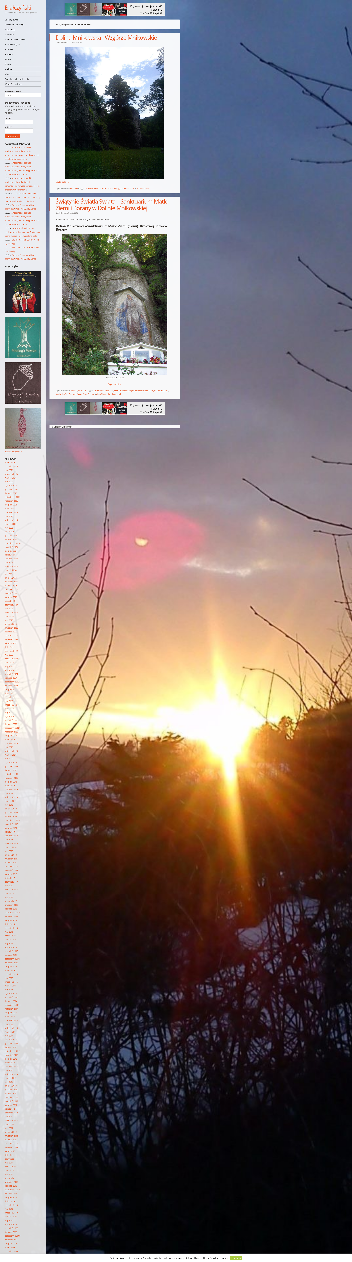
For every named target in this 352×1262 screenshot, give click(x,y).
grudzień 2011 (11, 1135)
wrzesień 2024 (11, 547)
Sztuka (8, 59)
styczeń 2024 (11, 578)
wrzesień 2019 (11, 778)
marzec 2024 (10, 570)
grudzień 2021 (11, 674)
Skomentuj (116, 394)
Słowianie (9, 34)
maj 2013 (9, 1070)
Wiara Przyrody (89, 394)
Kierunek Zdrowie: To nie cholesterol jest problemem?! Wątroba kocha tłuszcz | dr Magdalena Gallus (22, 232)
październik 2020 (12, 728)
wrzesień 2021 (11, 685)
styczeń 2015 (11, 993)
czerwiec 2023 (11, 604)
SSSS (111, 390)
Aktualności (10, 29)
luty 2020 (9, 758)
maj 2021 (9, 701)
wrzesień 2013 (11, 1055)
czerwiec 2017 (11, 882)
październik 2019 (12, 774)
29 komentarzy (142, 188)
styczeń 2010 (11, 1224)
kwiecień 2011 (11, 1166)
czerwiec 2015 (11, 974)
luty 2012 (9, 1128)
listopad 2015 (11, 955)
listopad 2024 (11, 539)
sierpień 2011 (11, 1151)
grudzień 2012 (11, 1089)
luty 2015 (9, 989)
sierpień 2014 (11, 1012)
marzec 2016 (10, 939)
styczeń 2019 (11, 808)
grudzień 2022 (11, 628)
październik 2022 (12, 635)
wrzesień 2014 (11, 1008)
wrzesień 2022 (11, 639)
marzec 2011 (10, 1170)
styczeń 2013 (11, 1085)
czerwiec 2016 (11, 928)
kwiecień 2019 (11, 797)
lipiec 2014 (10, 1016)
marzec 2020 (10, 755)
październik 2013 (12, 1051)
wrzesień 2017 (11, 870)
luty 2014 (9, 1035)
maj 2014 (9, 1024)
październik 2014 (12, 1005)
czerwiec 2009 (11, 1251)
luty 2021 (9, 712)
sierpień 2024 (11, 551)
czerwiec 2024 (11, 558)
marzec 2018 (10, 847)
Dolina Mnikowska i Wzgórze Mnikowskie (106, 37)
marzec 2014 (10, 1032)
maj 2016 (9, 932)
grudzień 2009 (11, 1228)
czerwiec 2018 (11, 835)
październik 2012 (12, 1097)
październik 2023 (12, 589)
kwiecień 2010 (11, 1212)
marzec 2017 (10, 893)
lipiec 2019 (10, 785)
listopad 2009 (11, 1232)
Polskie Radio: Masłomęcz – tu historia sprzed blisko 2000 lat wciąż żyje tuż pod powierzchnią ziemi (23, 197)
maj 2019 (9, 793)
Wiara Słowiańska (103, 394)
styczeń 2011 (11, 1178)
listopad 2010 (11, 1185)
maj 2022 (9, 654)
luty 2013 (9, 1082)
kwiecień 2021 (11, 704)
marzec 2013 (10, 1078)
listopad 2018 (11, 816)
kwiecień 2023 (11, 612)
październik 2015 (12, 958)
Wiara (79, 394)
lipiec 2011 (10, 1155)
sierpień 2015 (11, 966)
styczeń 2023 (11, 624)
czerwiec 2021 (11, 697)
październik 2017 (12, 866)
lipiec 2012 (10, 1109)
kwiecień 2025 (11, 520)
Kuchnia (8, 69)
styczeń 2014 (11, 1039)
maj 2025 (9, 516)
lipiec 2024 (10, 554)
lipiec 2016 (10, 924)
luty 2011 (9, 1174)
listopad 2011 (11, 1139)
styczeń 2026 (11, 485)
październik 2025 (12, 497)
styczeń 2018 (11, 855)
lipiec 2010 (10, 1201)
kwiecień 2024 (11, 566)
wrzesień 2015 (11, 962)
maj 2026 (9, 470)
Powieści (9, 54)
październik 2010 (12, 1189)
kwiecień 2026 (11, 474)
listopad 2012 (11, 1093)
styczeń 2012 (11, 1132)
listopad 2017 (11, 862)
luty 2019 (9, 805)
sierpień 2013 (11, 1059)
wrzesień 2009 (11, 1239)
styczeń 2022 (11, 670)
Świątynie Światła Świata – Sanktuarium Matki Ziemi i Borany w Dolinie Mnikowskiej (112, 204)
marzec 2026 (10, 477)
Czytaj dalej (62, 181)
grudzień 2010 (11, 1182)
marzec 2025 (10, 524)
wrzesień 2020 (11, 731)
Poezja (8, 64)
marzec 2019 (10, 801)
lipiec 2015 (10, 970)
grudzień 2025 (11, 489)
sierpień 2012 (11, 1105)
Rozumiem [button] (236, 1258)
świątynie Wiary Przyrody (66, 394)
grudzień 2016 (11, 905)
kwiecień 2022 (11, 658)
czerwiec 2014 (11, 1020)
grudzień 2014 (11, 997)
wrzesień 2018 (11, 824)
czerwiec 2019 (11, 789)
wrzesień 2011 (11, 1147)
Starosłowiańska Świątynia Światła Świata (118, 188)
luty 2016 (9, 943)
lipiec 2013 (10, 1062)
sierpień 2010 (11, 1197)
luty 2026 (9, 481)
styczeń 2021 (11, 716)
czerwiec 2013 (11, 1066)
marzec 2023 (10, 616)
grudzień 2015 (11, 951)
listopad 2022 (11, 631)
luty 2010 (9, 1220)
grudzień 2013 (11, 1043)
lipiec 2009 (10, 1247)
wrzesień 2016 (11, 916)
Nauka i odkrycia (12, 44)
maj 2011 (9, 1162)
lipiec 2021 (10, 693)
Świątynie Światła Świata (158, 390)
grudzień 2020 (11, 720)
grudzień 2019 (11, 766)
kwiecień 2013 (11, 1074)
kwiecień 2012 (11, 1120)
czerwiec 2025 (11, 512)
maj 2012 (9, 1116)
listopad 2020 (11, 724)
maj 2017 (9, 885)
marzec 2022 (10, 662)
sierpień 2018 (11, 828)
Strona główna (11, 19)
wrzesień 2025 (11, 501)
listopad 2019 (11, 770)
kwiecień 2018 (11, 843)
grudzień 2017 (11, 858)
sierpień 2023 (11, 597)
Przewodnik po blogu (14, 24)
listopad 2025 (11, 493)
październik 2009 (12, 1236)
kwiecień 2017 (11, 889)
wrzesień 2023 (11, 593)
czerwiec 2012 (11, 1112)
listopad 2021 (11, 678)
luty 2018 (9, 851)
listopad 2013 (11, 1047)
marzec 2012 (10, 1124)
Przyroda (9, 49)
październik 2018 (12, 820)
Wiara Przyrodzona (13, 84)
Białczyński (18, 7)
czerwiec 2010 (11, 1205)
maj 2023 (9, 608)
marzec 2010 (10, 1216)
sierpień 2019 (11, 781)
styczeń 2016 (11, 947)
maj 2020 (9, 747)
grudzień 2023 (11, 581)
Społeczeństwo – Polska (15, 39)
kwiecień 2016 (11, 935)
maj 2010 (9, 1209)
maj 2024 (9, 562)
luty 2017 (9, 897)
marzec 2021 (10, 708)
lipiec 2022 (10, 647)
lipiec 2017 (10, 878)
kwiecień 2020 (11, 751)
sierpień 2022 (11, 643)
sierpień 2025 (11, 504)
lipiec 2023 (10, 601)
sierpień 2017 (11, 874)
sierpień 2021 (11, 689)
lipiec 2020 (10, 739)
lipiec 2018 (10, 831)
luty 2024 (9, 574)
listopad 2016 (11, 908)
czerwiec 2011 (11, 1159)
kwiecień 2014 (11, 1028)
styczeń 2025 (11, 531)
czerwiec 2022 (11, 651)
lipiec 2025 (10, 508)
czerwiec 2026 (11, 466)
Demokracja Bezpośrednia (17, 79)
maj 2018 (9, 839)
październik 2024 (12, 543)
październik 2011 (12, 1143)
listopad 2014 (11, 1001)
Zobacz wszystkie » (13, 451)
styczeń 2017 (11, 901)
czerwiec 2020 (11, 743)
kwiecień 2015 (11, 982)
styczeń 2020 (11, 762)
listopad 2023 (11, 585)
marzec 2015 (10, 985)
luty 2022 (9, 666)
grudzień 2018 (11, 812)
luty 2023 (9, 620)
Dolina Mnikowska (93, 188)
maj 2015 (9, 978)
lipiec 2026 (10, 462)
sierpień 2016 (11, 920)
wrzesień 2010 (11, 1193)
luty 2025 (9, 527)
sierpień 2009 (11, 1243)
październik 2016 (12, 912)
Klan (7, 74)
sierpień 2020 (11, 735)
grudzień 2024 (11, 535)
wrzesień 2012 (11, 1101)
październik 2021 (12, 681)
